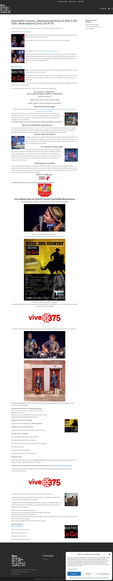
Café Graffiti (81, 1)
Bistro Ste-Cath (38, 410)
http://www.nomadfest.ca (64, 465)
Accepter (74, 574)
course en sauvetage (55, 128)
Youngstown (24, 430)
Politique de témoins (74, 577)
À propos (103, 8)
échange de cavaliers (70, 128)
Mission (45, 555)
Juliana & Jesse (26, 32)
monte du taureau (47, 111)
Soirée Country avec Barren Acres (47, 51)
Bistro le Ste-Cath (16, 67)
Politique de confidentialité (87, 577)
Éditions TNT (72, 1)
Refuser (88, 574)
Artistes (45, 559)
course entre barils (41, 128)
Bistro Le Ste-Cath (16, 526)
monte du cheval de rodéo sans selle (51, 109)
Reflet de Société (62, 1)
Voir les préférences (103, 574)
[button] (109, 554)
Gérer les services (72, 569)
